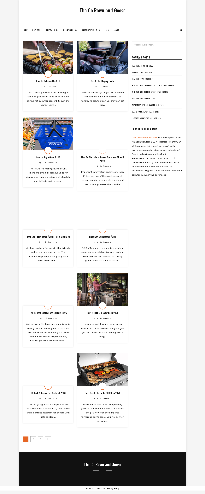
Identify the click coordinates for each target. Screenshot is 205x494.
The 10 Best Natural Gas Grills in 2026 (48, 313)
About (116, 30)
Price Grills (51, 30)
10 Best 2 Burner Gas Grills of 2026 (48, 393)
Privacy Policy (113, 488)
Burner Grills (69, 30)
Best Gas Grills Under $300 (102, 237)
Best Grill (36, 30)
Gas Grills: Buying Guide (102, 81)
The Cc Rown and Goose (103, 10)
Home (25, 30)
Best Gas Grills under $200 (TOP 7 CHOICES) (48, 237)
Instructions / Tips (91, 30)
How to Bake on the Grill (48, 81)
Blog (106, 30)
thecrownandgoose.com (144, 137)
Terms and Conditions (95, 488)
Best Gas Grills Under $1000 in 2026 (102, 393)
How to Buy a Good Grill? (48, 157)
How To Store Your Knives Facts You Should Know (102, 159)
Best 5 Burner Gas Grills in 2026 (102, 313)
